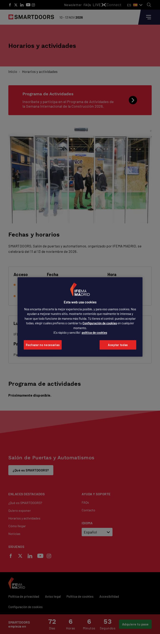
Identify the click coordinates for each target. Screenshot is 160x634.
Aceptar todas (118, 345)
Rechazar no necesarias (43, 345)
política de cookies (94, 332)
